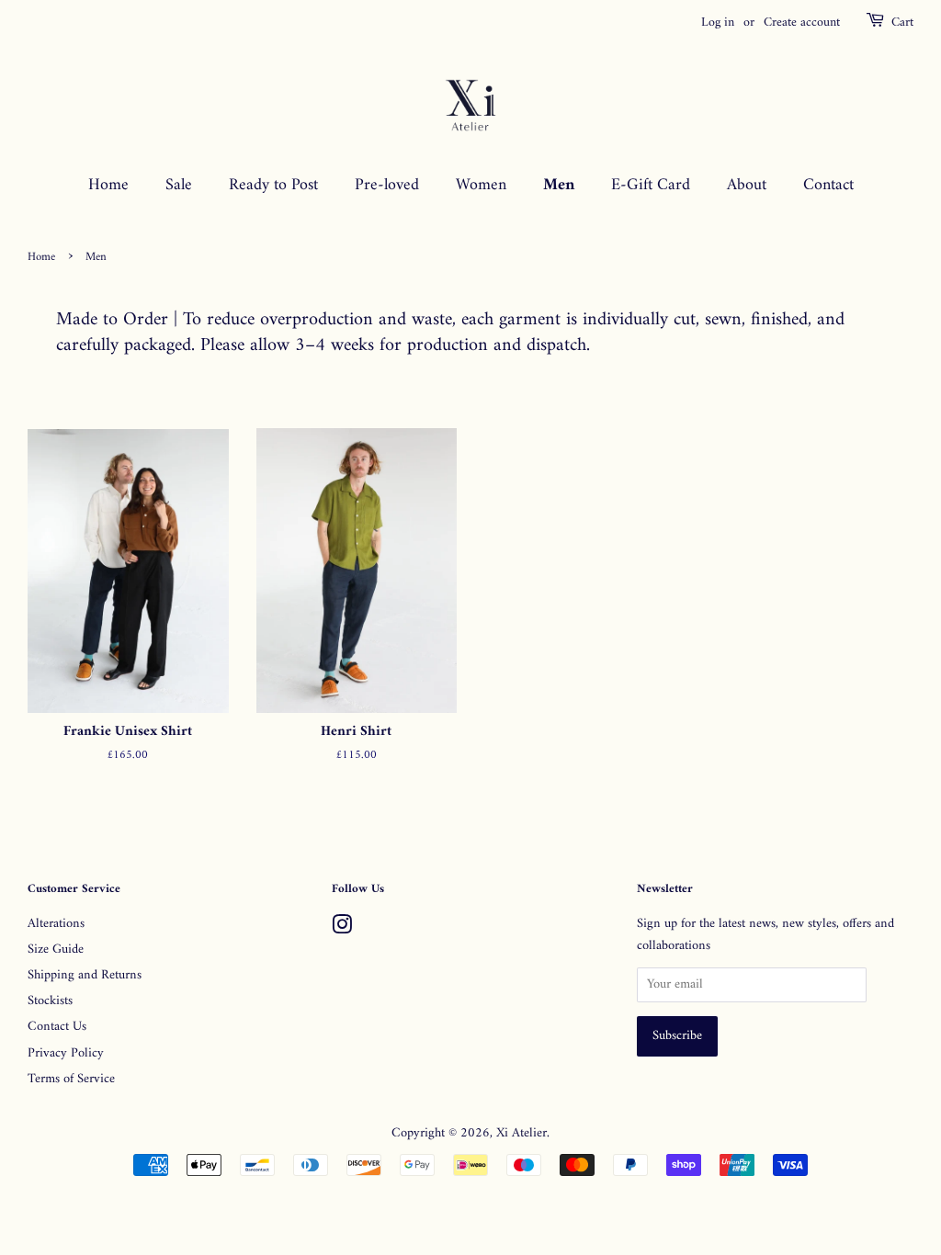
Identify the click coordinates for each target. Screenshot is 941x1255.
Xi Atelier (521, 1133)
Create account (802, 22)
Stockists (50, 1000)
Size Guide (56, 949)
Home (108, 185)
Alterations (56, 923)
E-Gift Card (650, 185)
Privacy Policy (66, 1053)
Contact (828, 185)
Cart (902, 23)
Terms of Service (71, 1079)
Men (558, 185)
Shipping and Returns (85, 975)
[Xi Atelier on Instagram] (342, 929)
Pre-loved (387, 185)
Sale (178, 185)
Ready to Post (273, 185)
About (746, 185)
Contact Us (57, 1026)
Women (481, 185)
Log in (717, 22)
